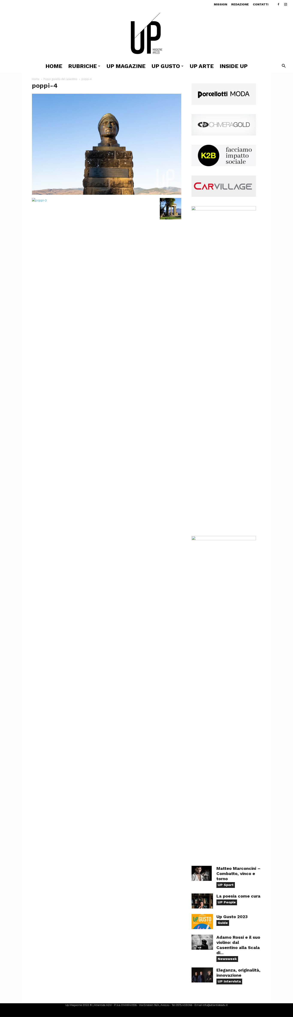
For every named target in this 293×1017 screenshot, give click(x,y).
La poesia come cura (238, 896)
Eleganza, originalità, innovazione (238, 972)
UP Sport (226, 885)
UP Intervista (229, 981)
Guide (223, 923)
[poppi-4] (106, 193)
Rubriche (82, 66)
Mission (220, 4)
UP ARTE (202, 66)
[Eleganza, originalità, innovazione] (202, 974)
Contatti (260, 4)
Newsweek (227, 959)
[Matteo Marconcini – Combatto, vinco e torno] (202, 873)
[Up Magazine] (146, 34)
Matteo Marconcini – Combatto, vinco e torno (238, 873)
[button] (283, 66)
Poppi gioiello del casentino (60, 79)
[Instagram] (285, 4)
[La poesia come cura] (202, 900)
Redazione (240, 4)
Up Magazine (125, 66)
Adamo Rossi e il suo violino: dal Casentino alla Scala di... (238, 945)
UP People (227, 902)
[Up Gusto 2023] (202, 921)
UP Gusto (165, 66)
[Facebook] (278, 4)
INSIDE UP (234, 66)
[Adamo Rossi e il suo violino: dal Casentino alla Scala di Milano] (202, 942)
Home (53, 66)
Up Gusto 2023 (232, 916)
